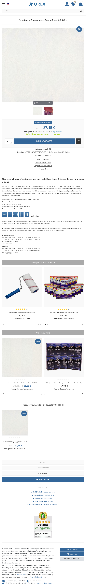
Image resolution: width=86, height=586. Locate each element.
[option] (22, 293)
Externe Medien (35, 581)
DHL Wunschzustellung (14, 583)
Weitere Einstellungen (45, 583)
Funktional (31, 583)
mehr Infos (35, 216)
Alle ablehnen (72, 554)
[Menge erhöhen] (11, 140)
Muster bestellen (43, 160)
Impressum (21, 575)
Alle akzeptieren (71, 550)
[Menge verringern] (11, 142)
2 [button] (40, 324)
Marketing (21, 581)
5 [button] (45, 324)
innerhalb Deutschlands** (44, 504)
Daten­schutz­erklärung (37, 577)
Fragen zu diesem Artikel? (43, 166)
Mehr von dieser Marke (43, 163)
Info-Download (43, 169)
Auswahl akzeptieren (71, 559)
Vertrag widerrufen (43, 479)
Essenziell (9, 581)
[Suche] (81, 11)
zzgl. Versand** (57, 132)
